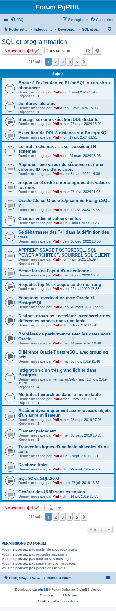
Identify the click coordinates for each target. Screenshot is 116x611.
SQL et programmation (34, 41)
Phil (56, 92)
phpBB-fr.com (67, 595)
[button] (84, 62)
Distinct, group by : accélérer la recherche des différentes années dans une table (64, 318)
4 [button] (70, 62)
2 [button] (55, 62)
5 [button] (77, 62)
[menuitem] (17, 20)
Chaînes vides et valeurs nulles (49, 218)
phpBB (43, 589)
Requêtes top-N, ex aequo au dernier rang (59, 284)
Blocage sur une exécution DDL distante (58, 119)
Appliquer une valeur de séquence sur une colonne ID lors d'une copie (60, 167)
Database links (32, 464)
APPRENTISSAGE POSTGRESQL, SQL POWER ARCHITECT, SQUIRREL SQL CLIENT (64, 252)
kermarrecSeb (64, 379)
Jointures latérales (36, 103)
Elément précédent (37, 431)
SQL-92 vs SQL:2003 (38, 478)
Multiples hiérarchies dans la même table (59, 394)
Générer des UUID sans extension (51, 492)
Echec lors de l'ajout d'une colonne (53, 270)
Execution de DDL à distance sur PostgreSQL (63, 133)
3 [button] (63, 62)
